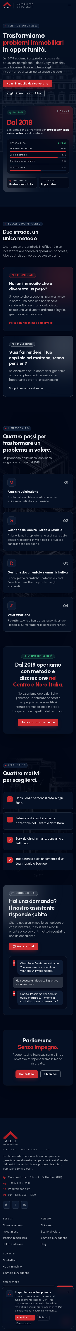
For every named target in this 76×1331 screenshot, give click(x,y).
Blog (43, 1244)
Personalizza (23, 1323)
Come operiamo (13, 1225)
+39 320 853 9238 (19, 1183)
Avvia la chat (25, 946)
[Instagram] (6, 1205)
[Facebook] (15, 1205)
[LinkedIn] (24, 1205)
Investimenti (10, 1232)
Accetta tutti (25, 1318)
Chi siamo (47, 1225)
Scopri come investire (24, 388)
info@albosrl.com (19, 1189)
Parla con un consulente (38, 722)
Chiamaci (50, 1074)
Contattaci (26, 1074)
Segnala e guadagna (54, 1238)
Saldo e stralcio (13, 1244)
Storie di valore (50, 1232)
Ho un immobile (12, 1266)
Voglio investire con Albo (24, 93)
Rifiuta (43, 1318)
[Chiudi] (68, 1292)
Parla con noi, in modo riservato (31, 323)
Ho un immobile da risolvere (25, 83)
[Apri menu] (69, 6)
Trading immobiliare (15, 1238)
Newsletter (11, 1282)
